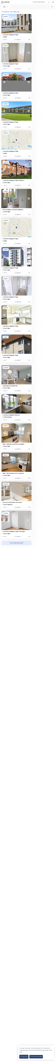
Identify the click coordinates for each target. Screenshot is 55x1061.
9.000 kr (5, 133)
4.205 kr (5, 103)
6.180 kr (5, 425)
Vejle (4, 7)
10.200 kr (6, 367)
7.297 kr (5, 278)
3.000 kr (5, 220)
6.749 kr (5, 191)
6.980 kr (5, 455)
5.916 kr (5, 396)
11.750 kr (5, 513)
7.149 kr (5, 337)
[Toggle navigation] (53, 2)
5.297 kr (5, 74)
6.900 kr (5, 307)
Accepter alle (23, 1056)
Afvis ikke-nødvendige (36, 1056)
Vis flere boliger (16, 543)
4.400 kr (5, 162)
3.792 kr (5, 249)
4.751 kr (5, 45)
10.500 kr (6, 484)
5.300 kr (5, 16)
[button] (4, 23)
